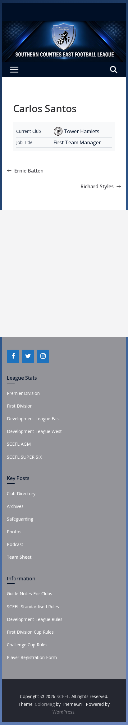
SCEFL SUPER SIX (24, 457)
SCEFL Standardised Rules (33, 606)
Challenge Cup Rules (27, 645)
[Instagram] (43, 356)
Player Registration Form (32, 657)
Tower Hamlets (81, 131)
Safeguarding (20, 519)
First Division (20, 406)
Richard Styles (97, 186)
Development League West (34, 431)
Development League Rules (34, 619)
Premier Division (23, 393)
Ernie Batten (28, 170)
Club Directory (21, 493)
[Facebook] (13, 356)
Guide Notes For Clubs (29, 593)
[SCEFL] (64, 25)
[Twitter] (28, 356)
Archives (15, 506)
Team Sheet (19, 557)
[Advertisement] (64, 273)
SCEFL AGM (19, 444)
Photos (14, 532)
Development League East (33, 418)
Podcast (15, 544)
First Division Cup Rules (30, 632)
